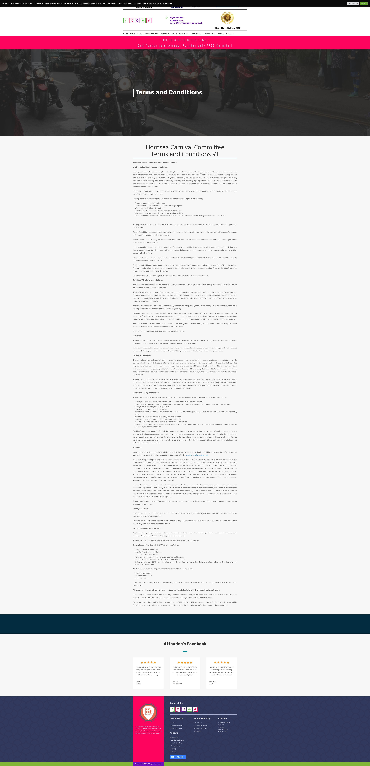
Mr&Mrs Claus (136, 34)
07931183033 (222, 731)
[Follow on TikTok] (148, 20)
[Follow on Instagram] (137, 20)
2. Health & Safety (176, 743)
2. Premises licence (201, 726)
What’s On (183, 34)
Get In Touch (177, 757)
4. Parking (197, 731)
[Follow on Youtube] (143, 20)
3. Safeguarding (175, 746)
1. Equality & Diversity (177, 740)
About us (195, 34)
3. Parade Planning (200, 728)
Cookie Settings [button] (353, 3)
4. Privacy (173, 749)
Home (125, 34)
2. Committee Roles (176, 726)
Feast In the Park (151, 34)
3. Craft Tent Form (176, 728)
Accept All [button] (363, 3)
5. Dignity (173, 752)
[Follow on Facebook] (125, 20)
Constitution (174, 737)
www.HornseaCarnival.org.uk (197, 455)
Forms (219, 34)
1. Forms (172, 723)
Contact (229, 34)
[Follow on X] (131, 20)
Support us (208, 34)
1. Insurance (198, 723)
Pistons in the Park (169, 34)
